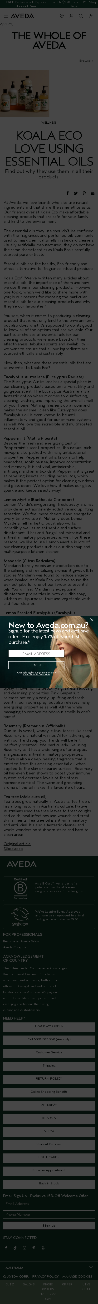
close (79, 619)
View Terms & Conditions (36, 674)
